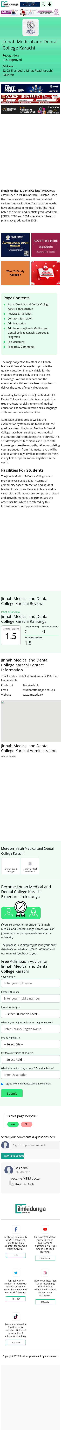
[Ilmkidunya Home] (10, 4)
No (26, 1124)
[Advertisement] (30, 149)
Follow (16, 1299)
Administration (17, 323)
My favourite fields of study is (17, 1053)
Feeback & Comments (21, 347)
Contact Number (10, 992)
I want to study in (10, 1007)
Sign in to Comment (14, 1155)
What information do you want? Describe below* (27, 1068)
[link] (30, 4)
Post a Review (10, 612)
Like (16, 1255)
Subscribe (45, 1258)
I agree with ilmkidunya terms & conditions (28, 1083)
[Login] (49, 4)
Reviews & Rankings (20, 313)
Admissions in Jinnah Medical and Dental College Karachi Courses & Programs (28, 333)
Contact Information (20, 318)
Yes (13, 1124)
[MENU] (57, 4)
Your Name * (8, 976)
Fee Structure (16, 342)
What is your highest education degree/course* (27, 1022)
